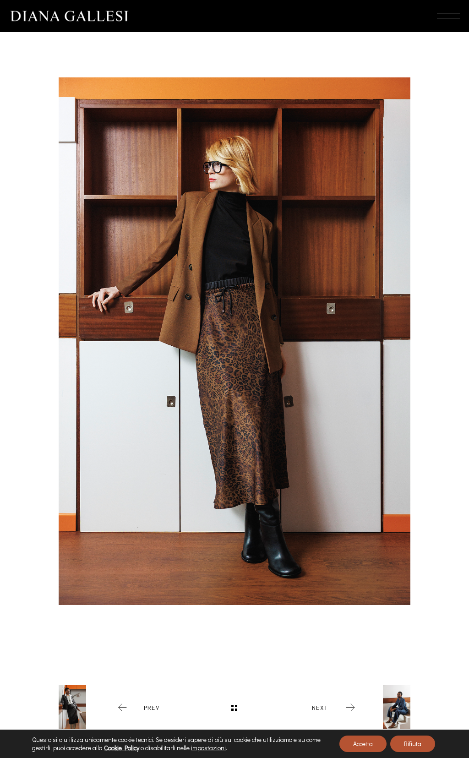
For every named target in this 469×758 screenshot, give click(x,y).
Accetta (363, 743)
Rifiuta (412, 743)
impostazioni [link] (208, 747)
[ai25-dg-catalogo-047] (234, 341)
